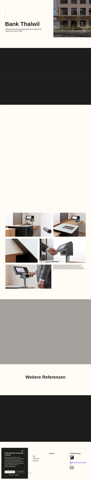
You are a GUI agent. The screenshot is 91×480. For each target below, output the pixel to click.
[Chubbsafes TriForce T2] (78, 462)
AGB (34, 456)
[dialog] (14, 463)
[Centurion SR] (72, 468)
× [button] (24, 450)
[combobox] (22, 450)
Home (73, 31)
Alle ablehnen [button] (20, 471)
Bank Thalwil (84, 30)
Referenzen (78, 31)
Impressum (35, 460)
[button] (15, 475)
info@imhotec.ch (67, 420)
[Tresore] (72, 457)
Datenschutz (36, 458)
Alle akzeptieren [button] (10, 471)
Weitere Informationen (10, 466)
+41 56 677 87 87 (52, 420)
